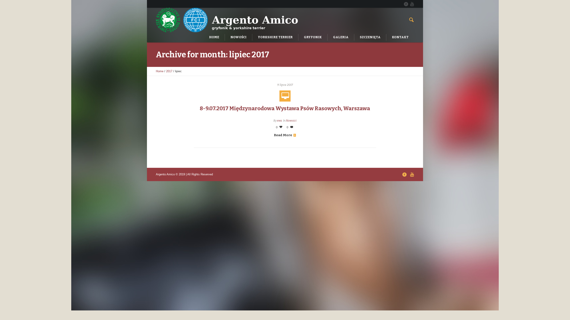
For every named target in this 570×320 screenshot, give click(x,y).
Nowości (291, 120)
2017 (169, 71)
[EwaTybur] (412, 4)
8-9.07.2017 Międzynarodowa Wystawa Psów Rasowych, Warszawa (285, 108)
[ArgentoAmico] (406, 4)
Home (159, 71)
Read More (283, 135)
